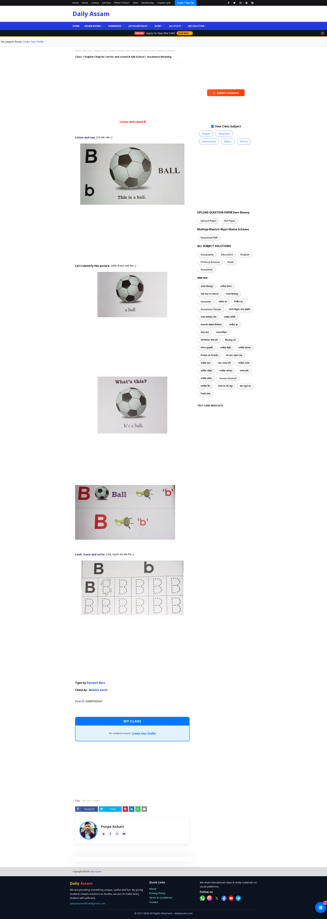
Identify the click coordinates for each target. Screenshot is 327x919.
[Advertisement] (132, 90)
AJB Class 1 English (91, 50)
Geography (207, 254)
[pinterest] (246, 3)
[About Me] (103, 833)
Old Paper (229, 220)
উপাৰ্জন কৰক (205, 393)
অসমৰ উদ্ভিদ (221, 332)
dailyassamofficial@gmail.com (87, 903)
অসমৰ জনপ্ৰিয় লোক (208, 317)
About (85, 2)
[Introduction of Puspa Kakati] (89, 830)
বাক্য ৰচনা (205, 332)
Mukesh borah (98, 690)
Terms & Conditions (160, 897)
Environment (209, 141)
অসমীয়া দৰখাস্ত (226, 370)
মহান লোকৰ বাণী (224, 363)
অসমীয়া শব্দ (233, 324)
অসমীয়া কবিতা (206, 378)
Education (227, 254)
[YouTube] (124, 833)
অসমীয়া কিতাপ (226, 286)
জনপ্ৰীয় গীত (205, 386)
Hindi (230, 262)
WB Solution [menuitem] (196, 25)
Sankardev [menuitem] (114, 25)
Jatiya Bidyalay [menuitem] (138, 25)
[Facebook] (110, 833)
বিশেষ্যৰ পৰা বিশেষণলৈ (209, 355)
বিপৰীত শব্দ (238, 301)
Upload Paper (208, 220)
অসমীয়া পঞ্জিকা (206, 370)
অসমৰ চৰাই (244, 370)
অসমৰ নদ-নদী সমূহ (225, 386)
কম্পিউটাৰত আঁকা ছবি (209, 340)
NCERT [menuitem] (158, 25)
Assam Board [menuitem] (92, 25)
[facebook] (228, 3)
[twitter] (234, 3)
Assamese (224, 133)
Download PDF (209, 237)
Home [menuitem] (76, 25)
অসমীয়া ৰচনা (206, 363)
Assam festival (227, 378)
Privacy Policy (157, 893)
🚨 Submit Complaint (226, 92)
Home (76, 2)
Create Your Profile (33, 41)
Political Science (210, 262)
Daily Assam (91, 14)
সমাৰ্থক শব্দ (223, 301)
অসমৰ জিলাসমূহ (232, 294)
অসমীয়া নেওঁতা (244, 363)
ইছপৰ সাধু (244, 141)
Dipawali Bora (96, 683)
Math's (227, 141)
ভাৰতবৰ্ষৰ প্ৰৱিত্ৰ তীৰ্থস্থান (211, 324)
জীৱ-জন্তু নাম (230, 340)
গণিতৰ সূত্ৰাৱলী (207, 347)
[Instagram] (117, 833)
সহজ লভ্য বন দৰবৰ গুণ (210, 294)
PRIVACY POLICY (122, 2)
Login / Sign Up (185, 3)
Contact (95, 2)
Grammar (206, 301)
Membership (148, 2)
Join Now (106, 2)
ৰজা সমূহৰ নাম (245, 386)
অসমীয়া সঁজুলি (225, 347)
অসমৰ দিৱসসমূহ (207, 286)
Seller (135, 2)
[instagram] (240, 3)
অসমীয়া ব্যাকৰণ (244, 347)
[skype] (252, 3)
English (206, 133)
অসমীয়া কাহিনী (229, 317)
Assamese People (211, 309)
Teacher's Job (163, 2)
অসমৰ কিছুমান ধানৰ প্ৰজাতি (239, 309)
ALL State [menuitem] (175, 25)
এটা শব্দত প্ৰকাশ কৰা (234, 355)
